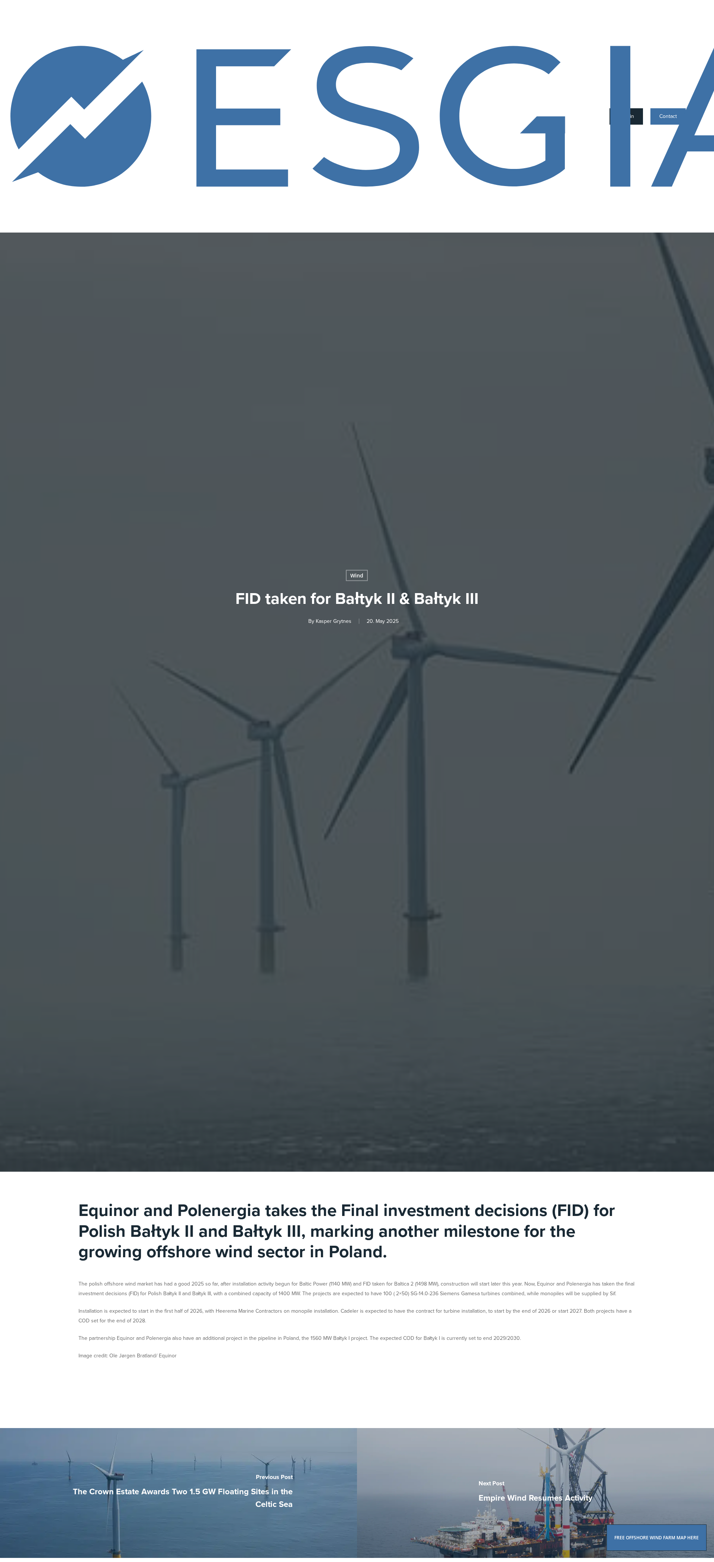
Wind (356, 575)
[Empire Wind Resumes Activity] (535, 1493)
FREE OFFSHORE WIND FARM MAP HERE (656, 1537)
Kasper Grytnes (333, 621)
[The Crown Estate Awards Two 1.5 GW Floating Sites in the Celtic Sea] (178, 1493)
